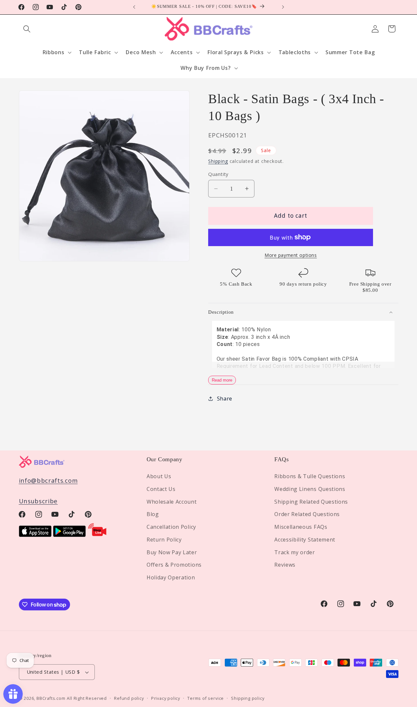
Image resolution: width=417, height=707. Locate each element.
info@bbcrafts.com (48, 480)
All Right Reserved (87, 698)
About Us (159, 476)
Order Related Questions (307, 514)
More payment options (291, 255)
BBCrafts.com (50, 698)
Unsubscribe (38, 501)
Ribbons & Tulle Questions (309, 476)
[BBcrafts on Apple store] (35, 534)
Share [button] (224, 398)
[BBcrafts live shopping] (97, 534)
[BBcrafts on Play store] (69, 534)
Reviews (284, 565)
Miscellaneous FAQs (300, 526)
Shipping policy (247, 698)
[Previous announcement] (134, 7)
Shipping (218, 161)
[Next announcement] (283, 7)
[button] (27, 29)
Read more (222, 380)
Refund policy (129, 698)
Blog (153, 514)
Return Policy (164, 539)
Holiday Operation (171, 577)
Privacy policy (165, 698)
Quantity (218, 174)
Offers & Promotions (174, 565)
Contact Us (161, 489)
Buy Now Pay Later (172, 552)
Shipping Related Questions (311, 501)
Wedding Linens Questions (309, 489)
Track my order (294, 552)
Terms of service (205, 698)
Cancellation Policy (171, 526)
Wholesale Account (172, 501)
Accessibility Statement (304, 539)
